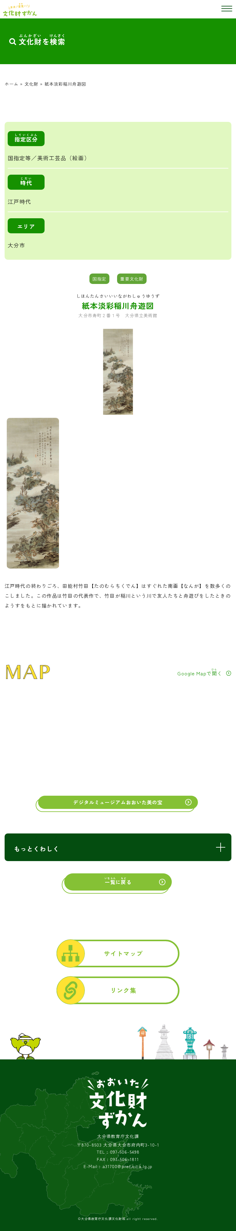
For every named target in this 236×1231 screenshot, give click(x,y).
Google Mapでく (199, 672)
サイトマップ (123, 953)
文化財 (31, 84)
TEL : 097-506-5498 (118, 1152)
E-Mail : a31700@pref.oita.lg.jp (118, 1166)
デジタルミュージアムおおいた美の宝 (118, 802)
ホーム (11, 84)
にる (117, 881)
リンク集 (123, 990)
